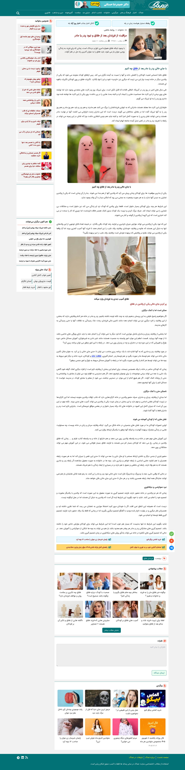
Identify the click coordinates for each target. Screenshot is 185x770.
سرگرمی (115, 12)
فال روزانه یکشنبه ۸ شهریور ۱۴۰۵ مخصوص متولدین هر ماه (152, 739)
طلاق (135, 68)
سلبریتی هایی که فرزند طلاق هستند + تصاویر (97, 622)
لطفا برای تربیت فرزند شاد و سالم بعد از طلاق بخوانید (152, 622)
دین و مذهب (57, 12)
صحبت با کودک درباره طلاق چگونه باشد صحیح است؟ (97, 594)
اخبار (135, 12)
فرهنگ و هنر (125, 12)
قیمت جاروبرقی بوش (42, 281)
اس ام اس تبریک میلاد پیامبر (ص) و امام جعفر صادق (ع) (36, 233)
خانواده (107, 12)
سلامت (78, 12)
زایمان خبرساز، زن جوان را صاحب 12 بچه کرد (91, 539)
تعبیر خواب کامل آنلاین (41, 275)
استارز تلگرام (26, 281)
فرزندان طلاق (148, 558)
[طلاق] (111, 153)
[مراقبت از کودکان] (111, 266)
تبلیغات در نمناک (136, 757)
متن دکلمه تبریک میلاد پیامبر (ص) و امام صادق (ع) (36, 228)
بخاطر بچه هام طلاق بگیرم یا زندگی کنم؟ (125, 594)
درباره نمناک (150, 757)
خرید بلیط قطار (29, 287)
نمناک (141, 12)
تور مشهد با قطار (44, 287)
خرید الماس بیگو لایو (154, 539)
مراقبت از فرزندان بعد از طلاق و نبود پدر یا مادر (101, 35)
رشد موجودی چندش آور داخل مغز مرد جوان (70, 711)
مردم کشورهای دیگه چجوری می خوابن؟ (125, 739)
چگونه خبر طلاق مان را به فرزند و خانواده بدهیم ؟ (152, 594)
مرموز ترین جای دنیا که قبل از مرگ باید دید (98, 711)
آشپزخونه (69, 12)
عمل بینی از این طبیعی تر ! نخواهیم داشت (127, 711)
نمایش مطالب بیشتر (111, 630)
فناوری (47, 12)
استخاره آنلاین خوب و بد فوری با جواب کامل (145, 547)
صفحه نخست (163, 757)
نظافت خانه (96, 356)
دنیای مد (86, 12)
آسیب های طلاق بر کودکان (127, 620)
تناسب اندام (97, 12)
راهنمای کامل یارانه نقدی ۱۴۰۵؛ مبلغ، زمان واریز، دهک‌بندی (86, 547)
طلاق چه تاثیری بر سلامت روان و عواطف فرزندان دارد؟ (70, 594)
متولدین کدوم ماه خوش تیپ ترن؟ (98, 739)
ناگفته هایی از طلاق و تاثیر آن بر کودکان (70, 622)
